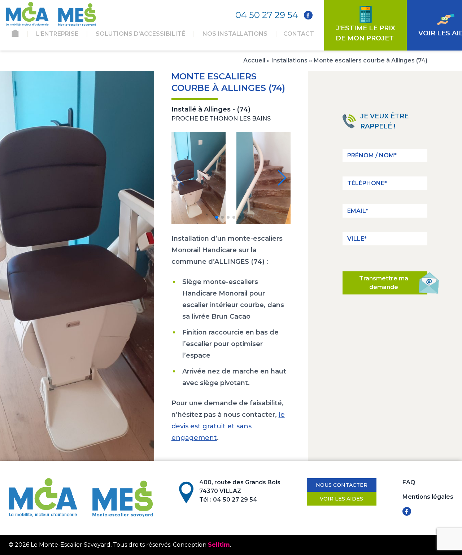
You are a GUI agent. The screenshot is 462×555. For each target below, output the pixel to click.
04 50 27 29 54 (266, 15)
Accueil (254, 60)
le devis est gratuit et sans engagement (228, 426)
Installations (289, 60)
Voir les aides (341, 498)
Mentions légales (427, 496)
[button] (216, 217)
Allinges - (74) (227, 109)
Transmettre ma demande (383, 282)
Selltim (219, 544)
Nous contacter (341, 485)
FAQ (408, 482)
